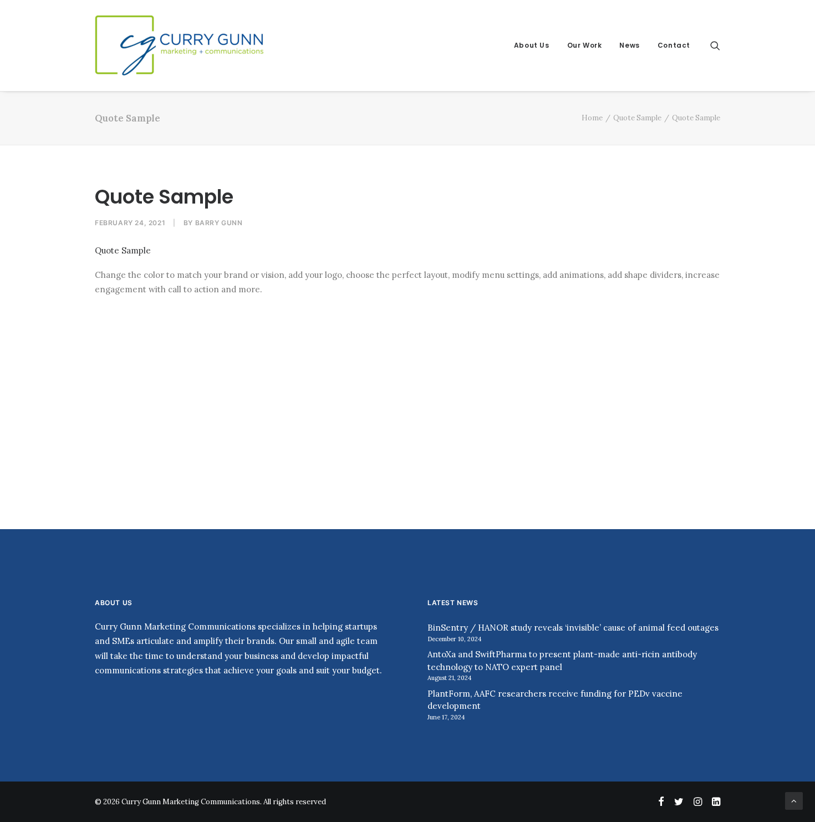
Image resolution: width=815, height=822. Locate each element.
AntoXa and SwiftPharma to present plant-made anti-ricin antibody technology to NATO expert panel (562, 660)
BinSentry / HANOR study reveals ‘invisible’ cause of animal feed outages (573, 627)
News (629, 45)
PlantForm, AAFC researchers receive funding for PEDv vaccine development (554, 700)
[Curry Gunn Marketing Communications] (180, 45)
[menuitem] (531, 45)
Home (592, 118)
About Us (531, 45)
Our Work (584, 45)
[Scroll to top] (794, 800)
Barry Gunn (219, 223)
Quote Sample (637, 118)
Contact (674, 45)
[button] (715, 45)
